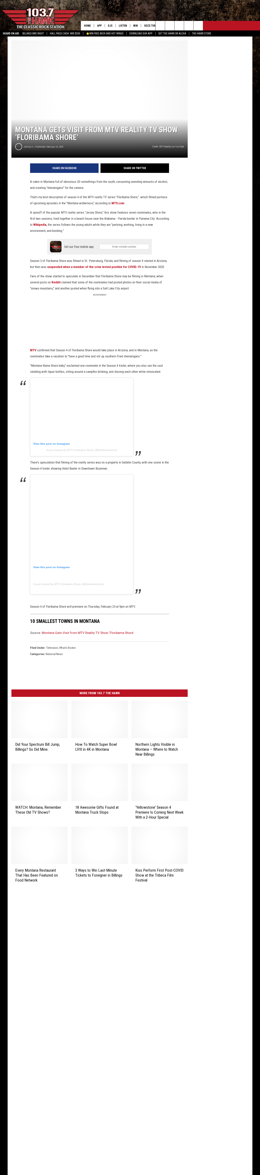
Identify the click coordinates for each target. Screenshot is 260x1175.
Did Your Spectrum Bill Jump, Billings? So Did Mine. (37, 746)
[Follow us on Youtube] (198, 25)
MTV (33, 350)
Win (135, 25)
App (99, 25)
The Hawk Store (201, 33)
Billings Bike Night (33, 33)
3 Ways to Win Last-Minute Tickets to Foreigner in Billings (98, 872)
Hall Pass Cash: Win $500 (65, 33)
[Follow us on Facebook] (179, 25)
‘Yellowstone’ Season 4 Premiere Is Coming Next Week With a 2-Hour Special (159, 812)
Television (52, 647)
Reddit (56, 282)
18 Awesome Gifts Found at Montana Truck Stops (97, 809)
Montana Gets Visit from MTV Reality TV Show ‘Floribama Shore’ (88, 633)
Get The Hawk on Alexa (172, 33)
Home (87, 25)
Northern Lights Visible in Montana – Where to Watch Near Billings (156, 749)
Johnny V (28, 146)
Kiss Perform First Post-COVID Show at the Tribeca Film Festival (159, 875)
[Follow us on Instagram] (188, 25)
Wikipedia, (40, 225)
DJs (110, 25)
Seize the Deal (153, 25)
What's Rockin (67, 647)
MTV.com (118, 203)
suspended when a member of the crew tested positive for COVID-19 (94, 267)
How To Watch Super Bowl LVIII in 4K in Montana (96, 746)
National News (54, 654)
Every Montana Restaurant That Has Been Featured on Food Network (36, 875)
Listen (123, 25)
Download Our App (140, 33)
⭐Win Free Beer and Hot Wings (105, 33)
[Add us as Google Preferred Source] (169, 25)
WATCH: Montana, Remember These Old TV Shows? (38, 809)
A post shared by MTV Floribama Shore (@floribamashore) (81, 450)
